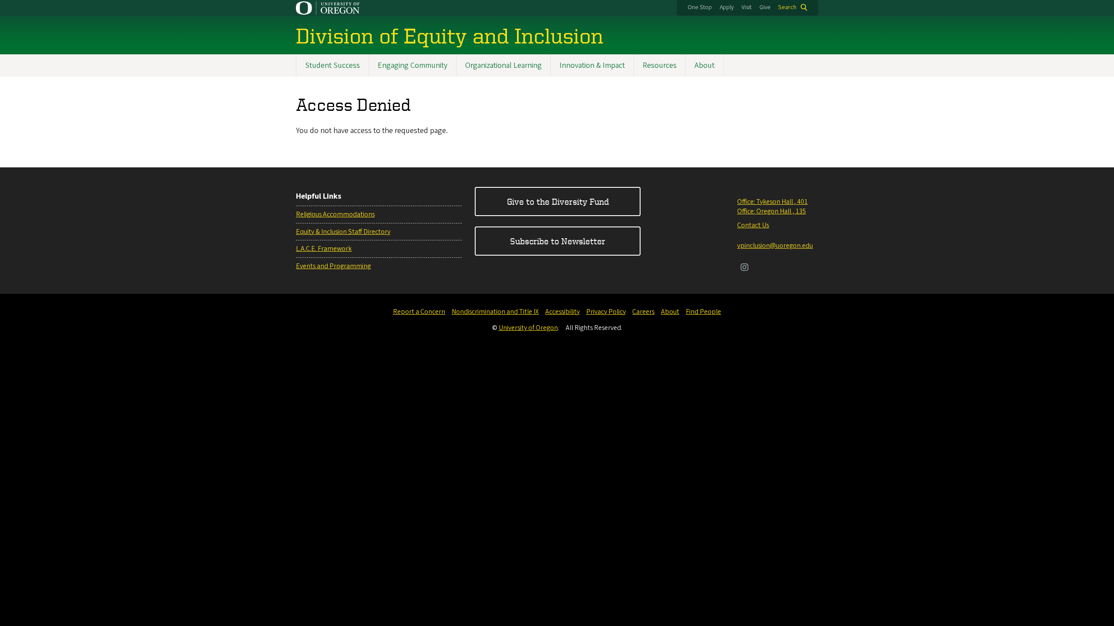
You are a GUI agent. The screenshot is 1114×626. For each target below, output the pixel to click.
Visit (747, 7)
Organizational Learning (503, 65)
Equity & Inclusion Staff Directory (343, 231)
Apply (727, 7)
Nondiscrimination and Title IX (495, 311)
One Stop (700, 7)
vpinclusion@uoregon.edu (775, 245)
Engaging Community (412, 65)
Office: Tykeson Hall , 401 (772, 201)
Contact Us (753, 225)
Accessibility (562, 311)
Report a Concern (419, 311)
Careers (643, 311)
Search (787, 7)
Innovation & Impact (592, 65)
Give (765, 7)
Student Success (332, 65)
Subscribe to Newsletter (557, 241)
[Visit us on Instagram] (744, 268)
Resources (660, 65)
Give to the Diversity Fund (558, 201)
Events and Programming (333, 266)
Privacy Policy (606, 311)
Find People (703, 311)
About (705, 65)
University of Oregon (528, 328)
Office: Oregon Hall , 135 (771, 211)
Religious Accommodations (335, 214)
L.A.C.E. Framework (324, 248)
